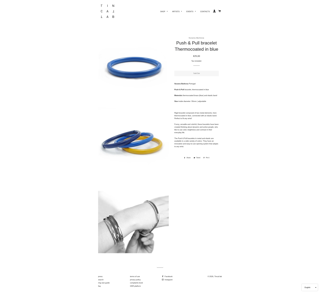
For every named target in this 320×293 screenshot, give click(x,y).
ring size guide (104, 283)
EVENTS (190, 11)
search (101, 280)
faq (99, 286)
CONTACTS (205, 11)
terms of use (135, 276)
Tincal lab (218, 276)
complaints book (136, 283)
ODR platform (135, 286)
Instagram (168, 280)
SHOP (163, 11)
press (100, 276)
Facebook (168, 276)
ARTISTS (176, 11)
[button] (310, 287)
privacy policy (135, 280)
